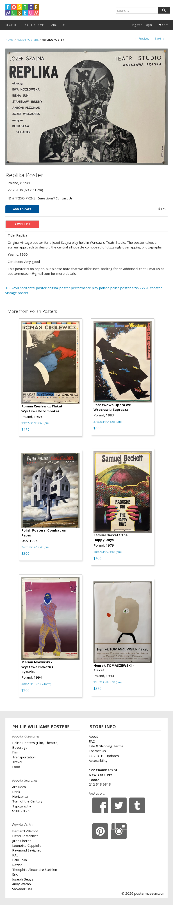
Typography (21, 806)
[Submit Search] (164, 10)
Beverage (19, 747)
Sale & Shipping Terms (106, 746)
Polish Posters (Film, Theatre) (35, 742)
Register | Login (141, 25)
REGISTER (11, 25)
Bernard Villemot (25, 831)
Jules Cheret (21, 840)
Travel (17, 762)
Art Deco (19, 786)
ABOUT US (58, 25)
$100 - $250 (22, 811)
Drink (16, 791)
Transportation (24, 757)
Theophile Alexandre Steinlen (34, 869)
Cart (165, 25)
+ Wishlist (22, 224)
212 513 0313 (100, 784)
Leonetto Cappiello (26, 845)
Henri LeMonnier (25, 835)
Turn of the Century (27, 801)
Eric (15, 874)
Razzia (17, 865)
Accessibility (98, 760)
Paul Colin (19, 860)
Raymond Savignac (26, 850)
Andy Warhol (22, 884)
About (93, 736)
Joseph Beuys (22, 879)
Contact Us (97, 751)
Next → (159, 38)
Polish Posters (27, 40)
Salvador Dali (22, 889)
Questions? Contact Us (55, 198)
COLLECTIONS (35, 25)
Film (15, 752)
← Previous (142, 38)
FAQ (92, 741)
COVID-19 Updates (104, 755)
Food (16, 766)
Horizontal (20, 796)
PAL (15, 855)
